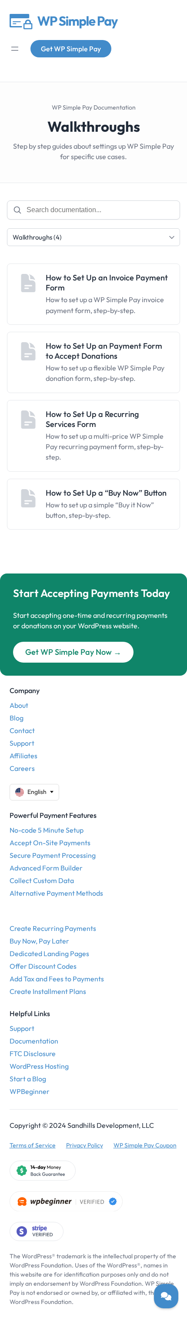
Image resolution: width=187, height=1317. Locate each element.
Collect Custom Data (42, 880)
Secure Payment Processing (53, 855)
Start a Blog (28, 1078)
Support (22, 743)
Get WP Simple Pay (71, 48)
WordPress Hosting (39, 1066)
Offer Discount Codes (43, 966)
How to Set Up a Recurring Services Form (92, 419)
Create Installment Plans (48, 991)
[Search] (17, 210)
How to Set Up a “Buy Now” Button (106, 493)
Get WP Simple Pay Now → (73, 652)
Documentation (34, 1041)
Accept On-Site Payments (50, 842)
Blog (16, 718)
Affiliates (23, 755)
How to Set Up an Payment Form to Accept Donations (104, 351)
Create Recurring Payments (53, 928)
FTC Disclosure (33, 1053)
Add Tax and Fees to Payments (57, 978)
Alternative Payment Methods (56, 893)
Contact (22, 730)
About (19, 705)
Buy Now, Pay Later (39, 941)
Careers (22, 768)
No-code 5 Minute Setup (46, 830)
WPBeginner (30, 1091)
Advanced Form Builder (46, 868)
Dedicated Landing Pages (49, 953)
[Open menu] (15, 48)
